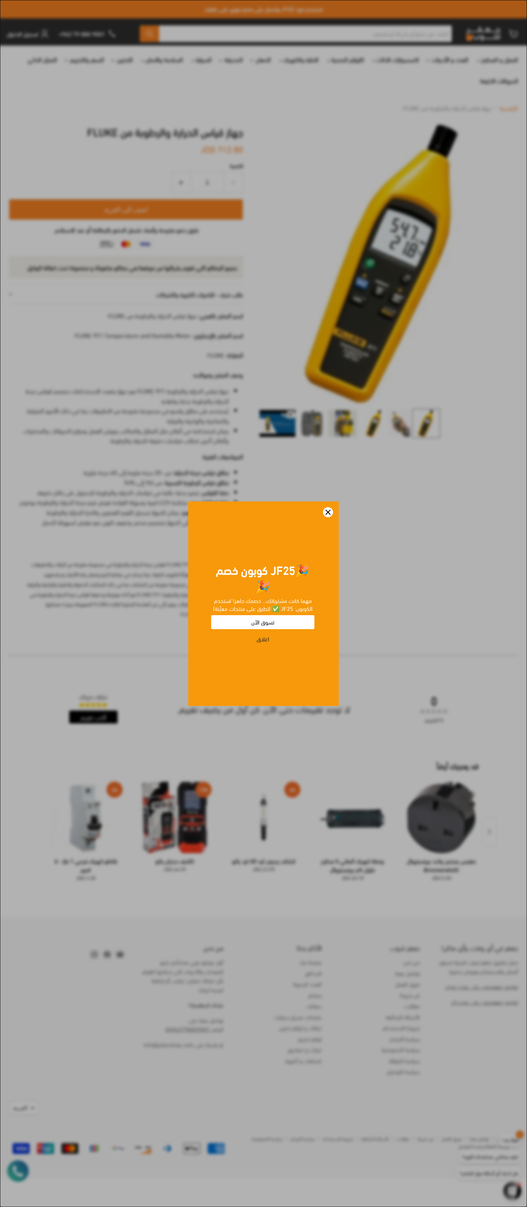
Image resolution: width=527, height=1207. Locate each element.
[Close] (328, 512)
